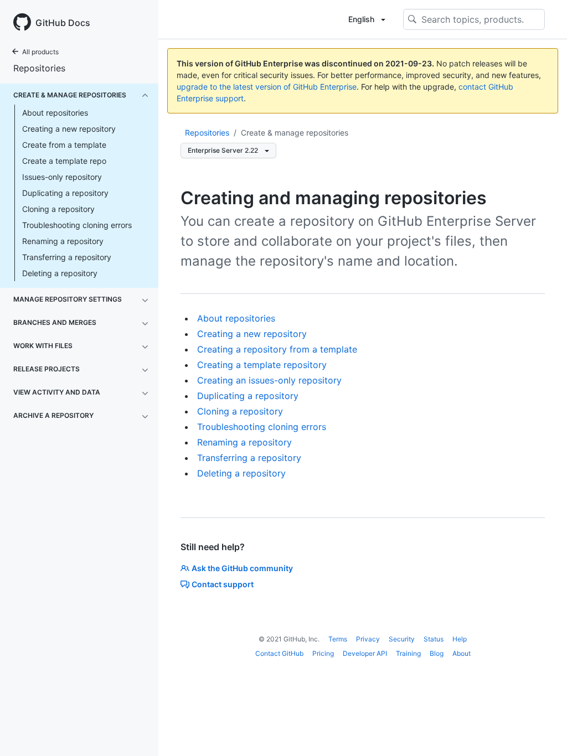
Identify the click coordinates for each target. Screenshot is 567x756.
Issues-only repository (62, 177)
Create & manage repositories (294, 132)
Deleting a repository (59, 273)
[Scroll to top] (543, 732)
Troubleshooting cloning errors (77, 225)
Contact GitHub (279, 653)
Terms (337, 639)
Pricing (323, 653)
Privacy (368, 639)
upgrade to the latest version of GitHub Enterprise (267, 86)
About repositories (55, 112)
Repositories (39, 68)
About (461, 653)
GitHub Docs (62, 22)
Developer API (365, 653)
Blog (437, 653)
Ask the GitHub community (242, 568)
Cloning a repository (58, 209)
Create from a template (64, 144)
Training (408, 653)
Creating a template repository (262, 364)
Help (459, 639)
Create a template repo (64, 160)
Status (434, 639)
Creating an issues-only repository (269, 380)
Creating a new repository (69, 128)
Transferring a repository (66, 257)
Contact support (223, 584)
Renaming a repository (63, 241)
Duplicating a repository (65, 193)
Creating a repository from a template (277, 349)
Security (402, 639)
